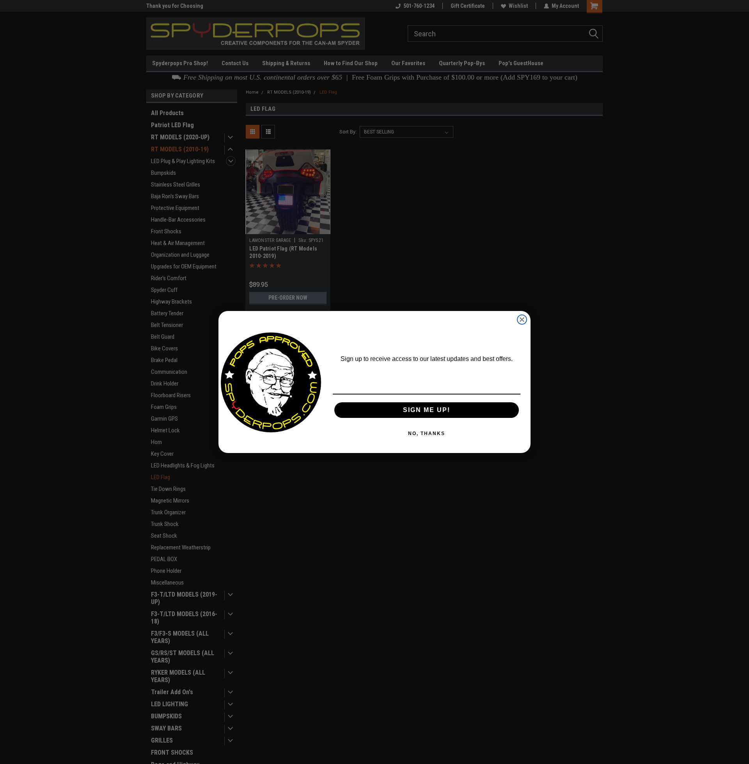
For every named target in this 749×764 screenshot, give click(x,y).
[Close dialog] (522, 319)
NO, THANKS (426, 433)
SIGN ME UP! (426, 410)
